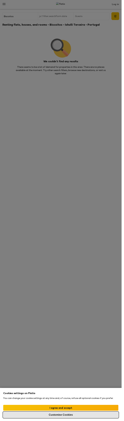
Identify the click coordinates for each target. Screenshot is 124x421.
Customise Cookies (61, 414)
